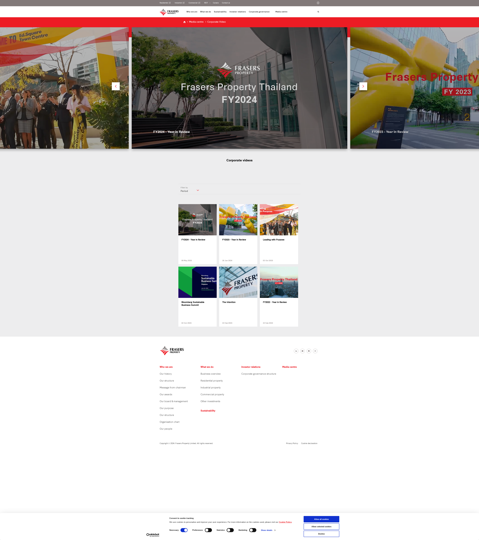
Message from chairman (173, 388)
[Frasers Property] (172, 351)
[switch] (208, 530)
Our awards (166, 395)
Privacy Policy (292, 443)
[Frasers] (169, 12)
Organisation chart (169, 422)
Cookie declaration (309, 443)
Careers (216, 3)
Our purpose (167, 408)
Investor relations (250, 367)
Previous (115, 87)
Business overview (211, 374)
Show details (266, 530)
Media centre (196, 22)
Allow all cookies (321, 519)
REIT (206, 3)
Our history (166, 374)
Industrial (178, 3)
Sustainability (208, 411)
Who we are (166, 367)
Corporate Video (216, 22)
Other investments (210, 401)
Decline (321, 534)
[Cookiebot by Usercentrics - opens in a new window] (153, 535)
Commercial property (212, 395)
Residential (164, 3)
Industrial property (211, 388)
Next (363, 87)
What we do (207, 367)
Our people (166, 429)
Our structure (167, 381)
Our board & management (174, 401)
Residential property (212, 381)
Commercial (193, 3)
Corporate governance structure (258, 374)
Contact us (226, 3)
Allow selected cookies (321, 527)
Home (184, 22)
